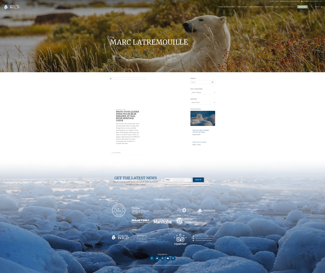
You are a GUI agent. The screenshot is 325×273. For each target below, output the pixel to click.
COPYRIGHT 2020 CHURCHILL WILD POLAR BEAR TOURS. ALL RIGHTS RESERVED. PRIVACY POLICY (162, 265)
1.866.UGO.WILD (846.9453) (147, 238)
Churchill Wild (116, 152)
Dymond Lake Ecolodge (204, 240)
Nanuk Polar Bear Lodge (204, 238)
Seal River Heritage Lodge (120, 80)
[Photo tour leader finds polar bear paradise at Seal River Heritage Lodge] (128, 116)
